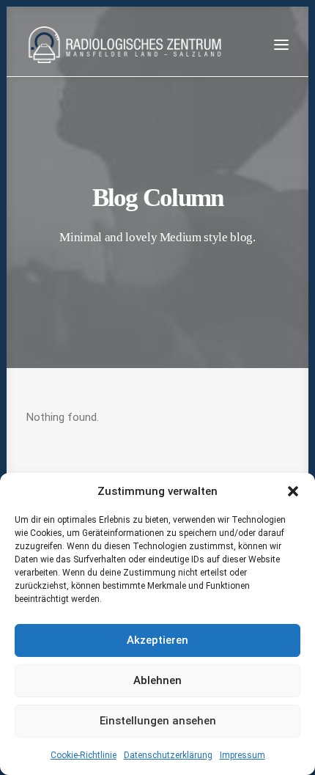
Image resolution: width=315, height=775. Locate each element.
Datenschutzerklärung (168, 755)
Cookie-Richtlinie (83, 755)
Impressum (242, 755)
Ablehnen (157, 680)
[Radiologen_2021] (126, 44)
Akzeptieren (157, 640)
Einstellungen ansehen (158, 720)
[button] (293, 491)
